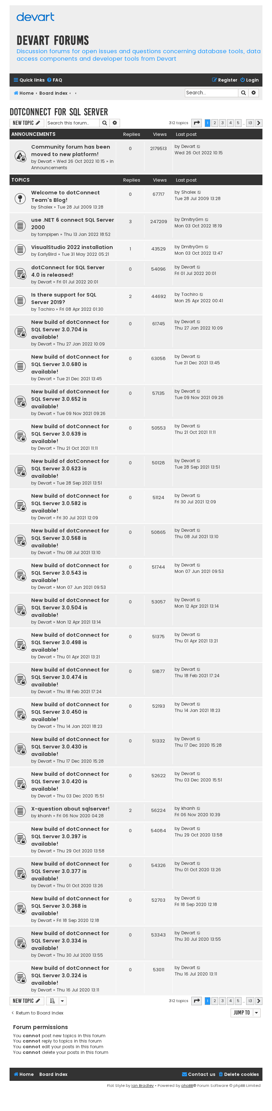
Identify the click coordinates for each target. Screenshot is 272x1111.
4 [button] (230, 123)
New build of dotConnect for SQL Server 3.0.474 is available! (70, 677)
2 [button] (215, 123)
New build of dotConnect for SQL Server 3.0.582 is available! (70, 503)
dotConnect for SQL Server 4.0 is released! (67, 271)
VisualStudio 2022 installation (72, 247)
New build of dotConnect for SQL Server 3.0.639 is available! (70, 434)
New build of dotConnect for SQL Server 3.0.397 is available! (70, 836)
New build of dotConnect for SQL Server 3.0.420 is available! (70, 781)
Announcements (49, 168)
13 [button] (250, 123)
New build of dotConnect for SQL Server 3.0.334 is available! (70, 941)
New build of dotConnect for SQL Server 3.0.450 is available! (70, 712)
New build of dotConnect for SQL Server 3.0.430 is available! (70, 747)
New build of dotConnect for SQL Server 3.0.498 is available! (70, 642)
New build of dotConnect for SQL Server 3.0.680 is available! (70, 364)
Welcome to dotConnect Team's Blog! (65, 196)
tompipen (48, 234)
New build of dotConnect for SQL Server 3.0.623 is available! (70, 469)
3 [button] (222, 123)
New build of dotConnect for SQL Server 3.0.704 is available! (70, 330)
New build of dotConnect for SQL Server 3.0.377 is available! (70, 871)
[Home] (35, 17)
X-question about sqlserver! (70, 808)
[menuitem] (54, 80)
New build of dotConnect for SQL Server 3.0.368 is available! (70, 906)
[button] (196, 123)
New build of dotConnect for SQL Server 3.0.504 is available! (70, 608)
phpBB (187, 1085)
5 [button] (238, 123)
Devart (45, 161)
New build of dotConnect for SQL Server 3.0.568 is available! (70, 538)
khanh (45, 816)
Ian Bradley (142, 1085)
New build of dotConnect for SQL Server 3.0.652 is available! (70, 399)
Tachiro (46, 309)
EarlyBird (47, 254)
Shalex (45, 207)
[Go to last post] (199, 146)
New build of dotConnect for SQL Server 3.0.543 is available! (70, 573)
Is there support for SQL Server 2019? (63, 298)
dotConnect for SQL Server (59, 111)
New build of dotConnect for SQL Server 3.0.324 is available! (70, 975)
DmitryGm (192, 219)
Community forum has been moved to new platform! (70, 150)
